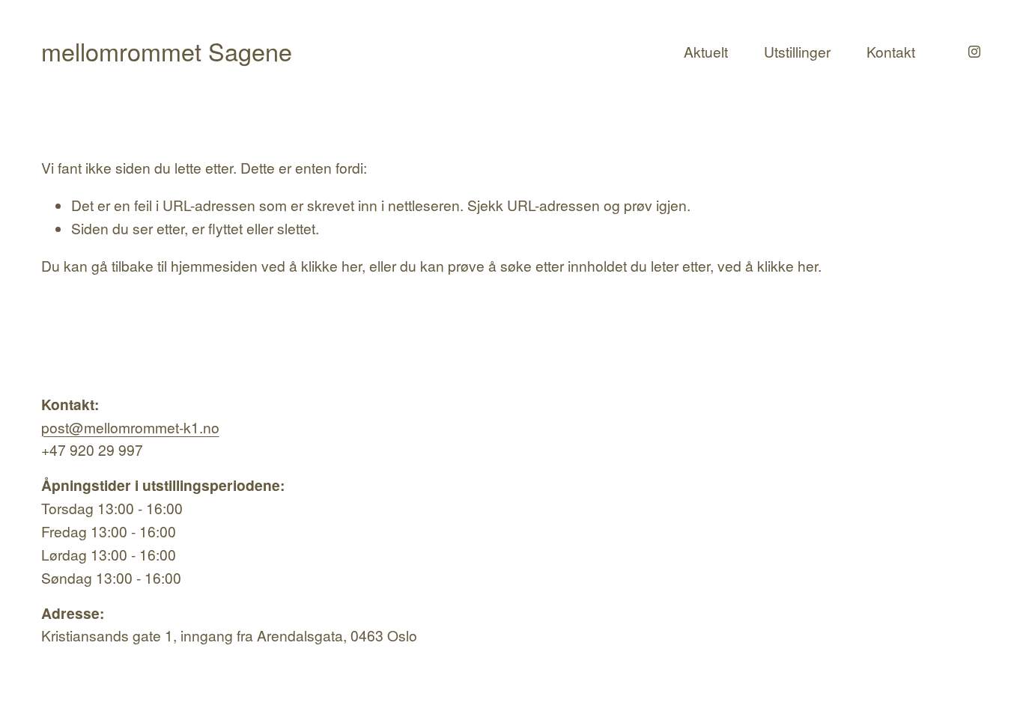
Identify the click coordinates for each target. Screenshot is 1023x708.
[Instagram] (974, 51)
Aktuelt (706, 51)
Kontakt (890, 51)
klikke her (331, 265)
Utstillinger (797, 51)
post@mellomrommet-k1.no (130, 427)
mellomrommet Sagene (166, 51)
